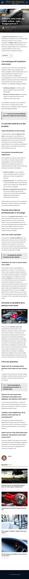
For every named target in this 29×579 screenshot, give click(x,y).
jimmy (8, 27)
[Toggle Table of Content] (10, 55)
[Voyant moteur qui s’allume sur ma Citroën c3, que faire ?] (14, 545)
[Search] (27, 2)
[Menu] (2, 2)
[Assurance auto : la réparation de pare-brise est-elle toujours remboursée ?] (14, 476)
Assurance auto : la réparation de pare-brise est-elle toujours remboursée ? (13, 486)
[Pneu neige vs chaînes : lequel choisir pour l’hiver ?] (14, 522)
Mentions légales (16, 574)
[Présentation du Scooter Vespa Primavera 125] (14, 499)
